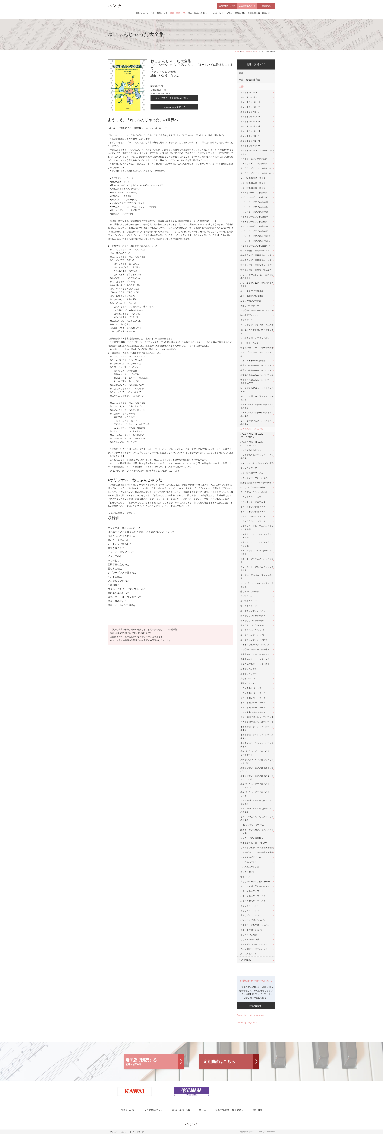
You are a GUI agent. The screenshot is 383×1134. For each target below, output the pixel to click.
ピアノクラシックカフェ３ (252, 507)
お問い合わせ (255, 1005)
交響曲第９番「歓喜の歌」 (260, 13)
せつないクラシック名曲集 (252, 487)
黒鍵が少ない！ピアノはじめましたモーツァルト (256, 753)
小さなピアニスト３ (249, 915)
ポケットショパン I (249, 92)
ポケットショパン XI (250, 141)
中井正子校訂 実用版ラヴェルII (255, 255)
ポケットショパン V (249, 112)
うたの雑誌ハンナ (159, 13)
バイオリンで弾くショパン (252, 920)
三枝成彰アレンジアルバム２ (253, 949)
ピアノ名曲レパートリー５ (252, 707)
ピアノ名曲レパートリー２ (252, 693)
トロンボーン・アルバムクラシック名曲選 (256, 585)
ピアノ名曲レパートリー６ (252, 712)
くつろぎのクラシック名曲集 (253, 492)
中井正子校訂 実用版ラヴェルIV (256, 265)
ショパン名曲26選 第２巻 (253, 183)
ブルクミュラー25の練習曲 (253, 361)
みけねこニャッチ (248, 954)
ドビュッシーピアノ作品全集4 (254, 207)
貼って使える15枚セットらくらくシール (257, 390)
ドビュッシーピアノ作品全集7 (254, 222)
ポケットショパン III (250, 102)
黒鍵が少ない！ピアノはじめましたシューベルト (256, 777)
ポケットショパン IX (250, 131)
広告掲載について (247, 5)
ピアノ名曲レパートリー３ (252, 698)
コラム (229, 13)
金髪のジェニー (247, 320)
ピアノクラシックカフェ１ (252, 497)
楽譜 (255, 51)
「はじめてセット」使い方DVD (255, 881)
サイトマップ (138, 1132)
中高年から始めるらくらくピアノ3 (256, 375)
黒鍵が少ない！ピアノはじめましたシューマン (256, 786)
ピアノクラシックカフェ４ (252, 512)
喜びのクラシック (248, 601)
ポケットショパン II (249, 97)
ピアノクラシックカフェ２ (252, 502)
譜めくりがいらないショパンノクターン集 (256, 831)
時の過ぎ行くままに (249, 315)
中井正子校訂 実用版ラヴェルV (255, 270)
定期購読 (266, 5)
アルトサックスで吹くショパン (254, 925)
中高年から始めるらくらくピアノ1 (256, 365)
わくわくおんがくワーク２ (252, 896)
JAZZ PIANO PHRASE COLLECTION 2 (251, 443)
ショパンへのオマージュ (251, 473)
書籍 (241, 73)
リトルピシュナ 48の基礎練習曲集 (257, 848)
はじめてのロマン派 (249, 939)
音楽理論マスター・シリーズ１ (254, 654)
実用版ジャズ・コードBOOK (253, 843)
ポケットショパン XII (250, 146)
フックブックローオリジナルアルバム (256, 354)
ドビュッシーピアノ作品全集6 (254, 217)
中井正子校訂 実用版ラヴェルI (255, 250)
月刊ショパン (142, 13)
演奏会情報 (240, 13)
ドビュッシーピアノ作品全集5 (254, 212)
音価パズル (245, 877)
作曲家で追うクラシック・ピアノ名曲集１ (256, 728)
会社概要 (257, 1110)
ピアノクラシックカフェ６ (252, 521)
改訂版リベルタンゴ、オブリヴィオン (256, 331)
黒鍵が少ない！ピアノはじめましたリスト (256, 794)
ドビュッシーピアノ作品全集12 (255, 246)
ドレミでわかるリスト (250, 450)
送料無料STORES (227, 5)
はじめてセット (247, 872)
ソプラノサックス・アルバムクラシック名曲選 (256, 527)
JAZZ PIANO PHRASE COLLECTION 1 (251, 435)
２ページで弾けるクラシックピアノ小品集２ (256, 406)
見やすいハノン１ (248, 669)
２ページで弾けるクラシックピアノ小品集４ (256, 422)
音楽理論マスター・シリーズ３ (254, 664)
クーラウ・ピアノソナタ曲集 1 (255, 159)
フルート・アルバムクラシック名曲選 (256, 560)
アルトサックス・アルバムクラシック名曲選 (256, 536)
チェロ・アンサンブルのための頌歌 (256, 463)
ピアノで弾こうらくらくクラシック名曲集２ (256, 810)
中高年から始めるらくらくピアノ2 (256, 370)
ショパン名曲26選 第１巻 (253, 178)
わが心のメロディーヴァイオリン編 (256, 310)
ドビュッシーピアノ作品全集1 (254, 192)
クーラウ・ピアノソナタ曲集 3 (255, 168)
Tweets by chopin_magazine (250, 1015)
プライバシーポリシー (119, 1132)
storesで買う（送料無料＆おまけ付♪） (173, 98)
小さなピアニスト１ (249, 906)
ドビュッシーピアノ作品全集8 (254, 226)
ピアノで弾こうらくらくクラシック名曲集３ (256, 818)
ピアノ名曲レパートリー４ (252, 703)
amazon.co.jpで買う (173, 107)
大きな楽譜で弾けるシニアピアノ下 (256, 722)
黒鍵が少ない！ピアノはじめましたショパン (256, 761)
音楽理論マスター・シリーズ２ (254, 659)
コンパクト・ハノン (249, 343)
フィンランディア (248, 468)
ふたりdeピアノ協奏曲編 (251, 296)
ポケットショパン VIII (250, 126)
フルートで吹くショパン (251, 930)
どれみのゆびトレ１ (249, 862)
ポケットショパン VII (250, 121)
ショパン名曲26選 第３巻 (253, 188)
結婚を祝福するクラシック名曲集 (255, 482)
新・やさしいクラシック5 (252, 630)
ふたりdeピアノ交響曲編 (251, 291)
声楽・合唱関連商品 (249, 79)
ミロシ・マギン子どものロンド (254, 886)
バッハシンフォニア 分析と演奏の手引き (256, 284)
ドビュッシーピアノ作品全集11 (255, 241)
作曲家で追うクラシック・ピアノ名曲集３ (256, 745)
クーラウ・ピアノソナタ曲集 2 (255, 163)
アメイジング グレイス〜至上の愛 (256, 325)
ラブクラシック (247, 596)
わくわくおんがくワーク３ (252, 901)
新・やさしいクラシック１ (252, 611)
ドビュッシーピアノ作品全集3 (254, 202)
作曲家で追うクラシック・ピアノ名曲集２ (256, 736)
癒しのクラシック (248, 606)
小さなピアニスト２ (249, 910)
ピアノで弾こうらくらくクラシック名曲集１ (256, 802)
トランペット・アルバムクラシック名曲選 (256, 552)
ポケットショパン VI (250, 116)
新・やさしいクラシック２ (252, 615)
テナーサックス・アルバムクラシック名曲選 (256, 544)
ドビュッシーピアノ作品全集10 (255, 236)
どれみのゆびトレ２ (249, 867)
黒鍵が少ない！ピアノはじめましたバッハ (256, 769)
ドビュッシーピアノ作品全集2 (254, 197)
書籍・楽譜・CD (178, 13)
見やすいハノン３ (248, 678)
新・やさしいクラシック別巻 (253, 640)
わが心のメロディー (249, 306)
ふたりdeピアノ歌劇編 (250, 301)
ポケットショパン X (249, 136)
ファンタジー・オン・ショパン (254, 478)
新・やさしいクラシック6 (252, 635)
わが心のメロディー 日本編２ (254, 649)
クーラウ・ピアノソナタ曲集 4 (255, 173)
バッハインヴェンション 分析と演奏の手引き (256, 276)
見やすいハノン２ (248, 674)
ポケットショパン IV (250, 107)
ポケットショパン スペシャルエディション (257, 152)
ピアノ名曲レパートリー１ (252, 688)
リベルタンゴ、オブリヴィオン (254, 338)
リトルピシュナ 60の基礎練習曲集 (257, 852)
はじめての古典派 (248, 935)
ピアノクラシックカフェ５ (252, 516)
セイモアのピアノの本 (250, 857)
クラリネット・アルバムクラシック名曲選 (256, 568)
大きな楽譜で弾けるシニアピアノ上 (256, 717)
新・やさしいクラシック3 (252, 620)
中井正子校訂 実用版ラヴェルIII (256, 260)
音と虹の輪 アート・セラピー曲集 (256, 347)
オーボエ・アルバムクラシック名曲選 (256, 577)
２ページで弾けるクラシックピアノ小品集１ (256, 398)
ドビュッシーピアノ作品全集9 (254, 231)
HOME (237, 51)
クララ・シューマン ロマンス (254, 645)
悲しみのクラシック (249, 591)
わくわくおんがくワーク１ (252, 891)
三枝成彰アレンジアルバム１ (253, 944)
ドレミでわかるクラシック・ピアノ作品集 (256, 456)
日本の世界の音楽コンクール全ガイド (206, 13)
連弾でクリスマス (248, 683)
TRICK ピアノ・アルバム (252, 825)
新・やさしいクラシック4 (252, 625)
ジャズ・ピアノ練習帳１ (251, 838)
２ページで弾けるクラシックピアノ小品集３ (256, 414)
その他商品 (245, 960)
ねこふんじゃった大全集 (251, 429)
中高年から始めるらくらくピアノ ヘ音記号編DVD (257, 381)
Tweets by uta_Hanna (247, 1022)
